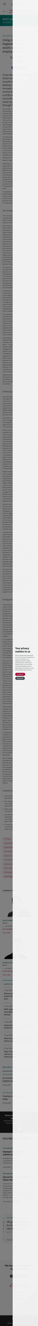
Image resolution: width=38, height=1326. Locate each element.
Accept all (20, 674)
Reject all (20, 678)
